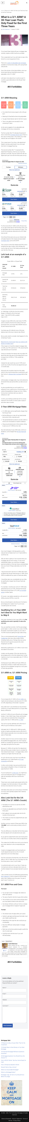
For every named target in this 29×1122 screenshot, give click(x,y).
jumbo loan (15, 772)
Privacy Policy (16, 1120)
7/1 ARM (21, 719)
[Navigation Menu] (2, 2)
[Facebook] (4, 951)
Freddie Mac (4, 638)
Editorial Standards (6, 1118)
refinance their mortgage (14, 374)
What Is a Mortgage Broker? (8, 1072)
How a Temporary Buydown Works (10, 1064)
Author (3, 941)
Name (4, 987)
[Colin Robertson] (5, 948)
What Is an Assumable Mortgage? (10, 1069)
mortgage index (5, 240)
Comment (5, 1006)
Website (4, 999)
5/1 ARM (21, 699)
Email (4, 993)
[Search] (26, 2)
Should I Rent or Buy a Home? (9, 1067)
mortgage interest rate (16, 134)
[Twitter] (6, 951)
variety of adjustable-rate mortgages (16, 63)
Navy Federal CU (5, 876)
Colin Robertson (6, 29)
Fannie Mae (20, 636)
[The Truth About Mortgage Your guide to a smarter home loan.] (14, 2)
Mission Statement (17, 1118)
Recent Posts (9, 941)
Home (2, 10)
